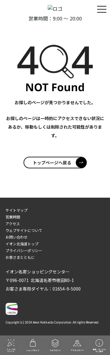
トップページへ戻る (52, 162)
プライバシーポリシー (24, 250)
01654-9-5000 (67, 289)
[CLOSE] (101, 8)
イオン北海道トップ (22, 243)
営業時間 (13, 216)
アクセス (13, 223)
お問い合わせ (17, 237)
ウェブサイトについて (24, 230)
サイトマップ (17, 210)
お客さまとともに (20, 257)
